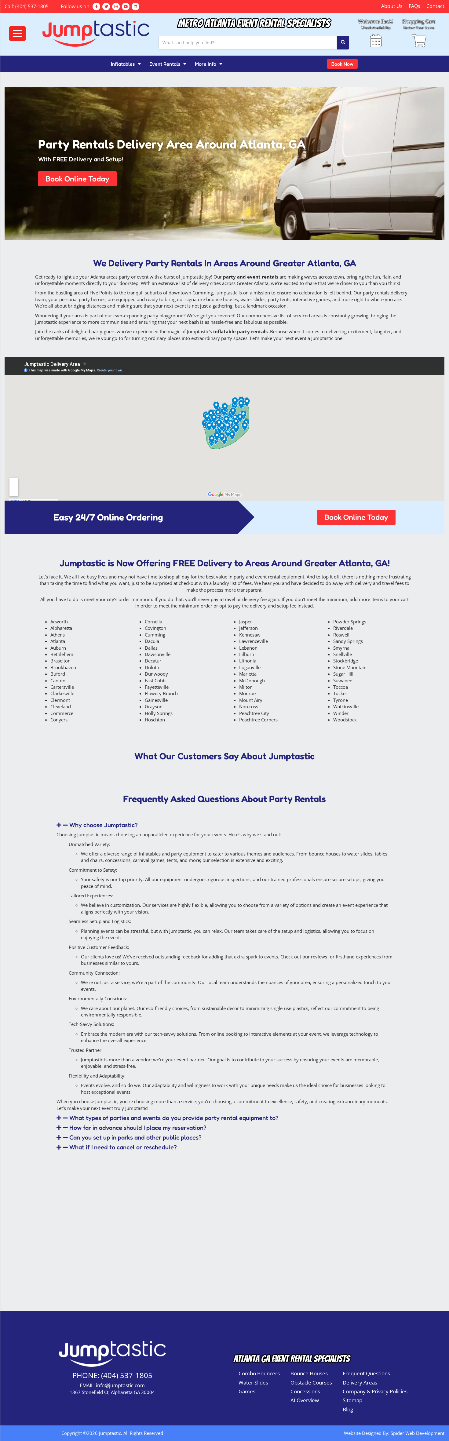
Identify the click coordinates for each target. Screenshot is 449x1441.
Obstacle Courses (311, 1382)
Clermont (60, 700)
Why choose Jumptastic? (103, 825)
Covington (155, 628)
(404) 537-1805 (32, 6)
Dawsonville (157, 654)
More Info (205, 64)
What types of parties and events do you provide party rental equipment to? (174, 1118)
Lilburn (246, 654)
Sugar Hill (343, 674)
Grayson (153, 706)
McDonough (252, 680)
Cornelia (153, 621)
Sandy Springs (348, 641)
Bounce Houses (309, 1373)
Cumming (155, 635)
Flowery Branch (161, 693)
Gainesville (156, 700)
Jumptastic (192, 277)
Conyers (59, 720)
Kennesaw (250, 635)
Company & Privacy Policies (375, 1391)
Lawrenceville (253, 641)
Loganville (250, 667)
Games (247, 1391)
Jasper (245, 621)
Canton (57, 680)
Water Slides (253, 1382)
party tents (279, 299)
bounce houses (222, 299)
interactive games (311, 299)
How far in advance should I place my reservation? (137, 1127)
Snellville (342, 654)
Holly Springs (159, 713)
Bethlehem (61, 654)
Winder (341, 713)
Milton (246, 687)
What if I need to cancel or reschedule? (123, 1147)
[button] (77, 178)
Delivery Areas (360, 1382)
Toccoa (340, 687)
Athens (57, 635)
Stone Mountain (350, 667)
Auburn (58, 648)
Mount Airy (250, 700)
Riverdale (343, 628)
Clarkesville (62, 693)
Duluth (152, 667)
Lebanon (248, 648)
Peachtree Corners (258, 720)
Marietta (248, 674)
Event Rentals (164, 64)
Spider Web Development (417, 1433)
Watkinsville (346, 706)
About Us (392, 6)
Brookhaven (63, 667)
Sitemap (352, 1400)
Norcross (248, 706)
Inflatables (123, 64)
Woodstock (345, 720)
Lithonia (247, 661)
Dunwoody (156, 674)
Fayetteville (157, 687)
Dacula (152, 641)
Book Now (342, 64)
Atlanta (57, 641)
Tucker (340, 693)
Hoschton (155, 720)
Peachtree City (254, 713)
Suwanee (342, 680)
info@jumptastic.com (120, 1385)
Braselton (60, 661)
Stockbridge (345, 661)
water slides (252, 299)
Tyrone (340, 700)
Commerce (61, 713)
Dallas (151, 648)
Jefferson (248, 628)
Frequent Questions (366, 1373)
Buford (57, 674)
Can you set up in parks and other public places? (135, 1137)
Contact (435, 6)
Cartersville (62, 687)
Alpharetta (61, 628)
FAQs (414, 6)
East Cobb (155, 680)
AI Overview (304, 1400)
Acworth (59, 621)
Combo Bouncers (259, 1373)
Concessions (305, 1391)
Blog (348, 1409)
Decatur (153, 661)
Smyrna (341, 648)
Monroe (247, 693)
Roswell (341, 635)
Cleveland (60, 706)
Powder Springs (349, 621)
